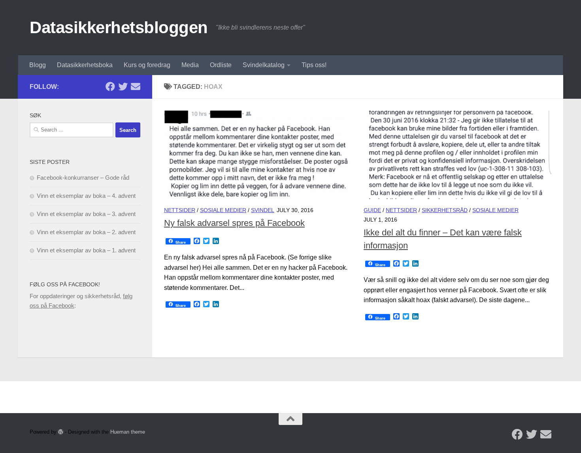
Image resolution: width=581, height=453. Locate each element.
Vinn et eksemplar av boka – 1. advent (86, 250)
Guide (372, 210)
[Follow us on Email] (135, 86)
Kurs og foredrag (147, 65)
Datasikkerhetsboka (85, 65)
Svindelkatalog (264, 65)
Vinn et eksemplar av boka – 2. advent (86, 232)
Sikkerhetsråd (445, 210)
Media (190, 65)
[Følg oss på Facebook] (110, 86)
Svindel (262, 210)
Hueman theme (127, 432)
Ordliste (221, 65)
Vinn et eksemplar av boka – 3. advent (86, 214)
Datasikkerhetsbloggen (119, 27)
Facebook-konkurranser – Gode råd (83, 177)
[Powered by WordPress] (60, 431)
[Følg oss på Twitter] (123, 86)
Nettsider (179, 210)
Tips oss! (314, 65)
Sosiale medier (223, 210)
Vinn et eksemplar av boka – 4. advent (86, 195)
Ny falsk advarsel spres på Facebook (234, 223)
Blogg (37, 65)
